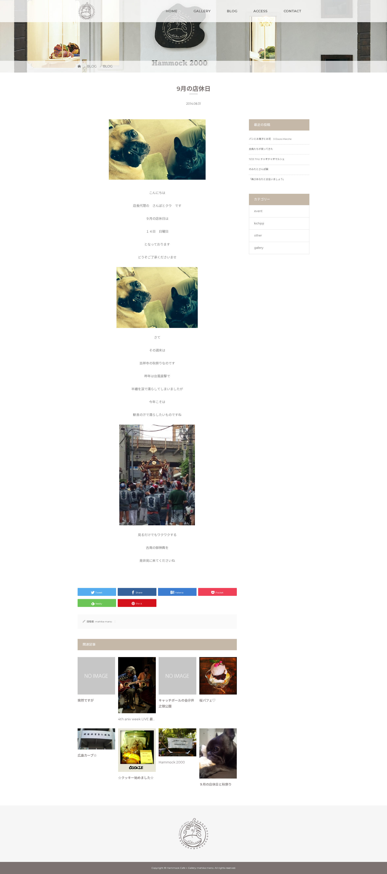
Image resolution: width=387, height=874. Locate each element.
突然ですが (86, 700)
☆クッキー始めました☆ (136, 778)
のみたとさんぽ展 (258, 169)
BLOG (232, 11)
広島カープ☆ (87, 755)
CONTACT (292, 11)
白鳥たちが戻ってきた (261, 148)
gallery (258, 248)
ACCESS (260, 11)
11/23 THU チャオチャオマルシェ (267, 159)
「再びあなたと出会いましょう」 (267, 179)
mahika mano (103, 621)
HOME (171, 11)
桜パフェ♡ (207, 700)
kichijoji (259, 223)
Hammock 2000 (172, 762)
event (258, 211)
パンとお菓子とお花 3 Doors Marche (270, 138)
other (258, 235)
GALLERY (202, 11)
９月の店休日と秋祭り (215, 784)
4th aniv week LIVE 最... (136, 719)
